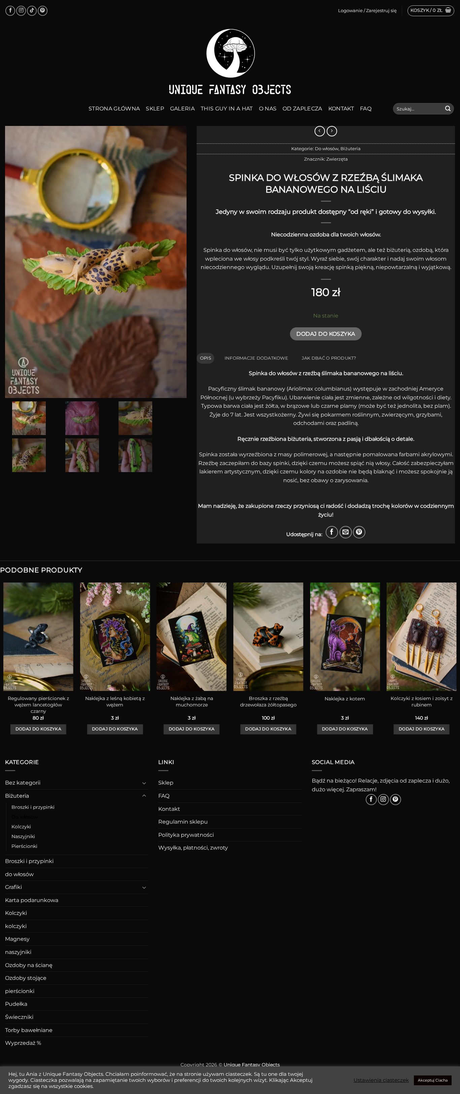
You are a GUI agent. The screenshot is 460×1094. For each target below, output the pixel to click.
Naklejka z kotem (345, 699)
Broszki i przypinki (33, 807)
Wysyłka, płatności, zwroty (193, 847)
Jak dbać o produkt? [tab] (329, 358)
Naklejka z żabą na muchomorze (191, 701)
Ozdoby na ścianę (29, 965)
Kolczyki (21, 827)
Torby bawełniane (29, 1030)
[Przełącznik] (144, 783)
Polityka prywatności (186, 835)
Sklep (155, 108)
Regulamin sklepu (183, 822)
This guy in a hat (227, 108)
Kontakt (341, 108)
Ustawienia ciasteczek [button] (381, 1080)
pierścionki (19, 991)
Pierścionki (24, 846)
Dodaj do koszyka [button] (38, 729)
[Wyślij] (448, 108)
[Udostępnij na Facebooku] (332, 532)
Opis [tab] (205, 358)
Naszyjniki (23, 836)
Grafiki (13, 887)
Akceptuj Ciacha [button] (433, 1080)
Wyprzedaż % (23, 1043)
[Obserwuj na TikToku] (32, 10)
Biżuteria (350, 148)
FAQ (365, 108)
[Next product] (320, 131)
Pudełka (16, 1004)
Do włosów (326, 148)
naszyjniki (18, 952)
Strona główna (114, 108)
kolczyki (16, 926)
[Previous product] (332, 131)
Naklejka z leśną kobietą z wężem (115, 701)
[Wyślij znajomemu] (345, 532)
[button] (431, 10)
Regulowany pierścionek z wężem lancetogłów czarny (38, 704)
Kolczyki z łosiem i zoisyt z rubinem (422, 701)
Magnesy (17, 939)
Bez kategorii (22, 783)
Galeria (182, 108)
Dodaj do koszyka (325, 334)
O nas (268, 108)
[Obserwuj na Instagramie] (21, 10)
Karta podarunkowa (31, 900)
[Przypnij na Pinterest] (359, 532)
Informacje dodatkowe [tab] (256, 358)
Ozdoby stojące (25, 978)
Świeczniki (19, 1017)
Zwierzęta (337, 159)
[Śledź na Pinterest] (42, 10)
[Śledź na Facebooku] (10, 10)
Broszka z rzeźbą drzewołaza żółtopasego (268, 701)
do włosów (19, 874)
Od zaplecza (302, 108)
